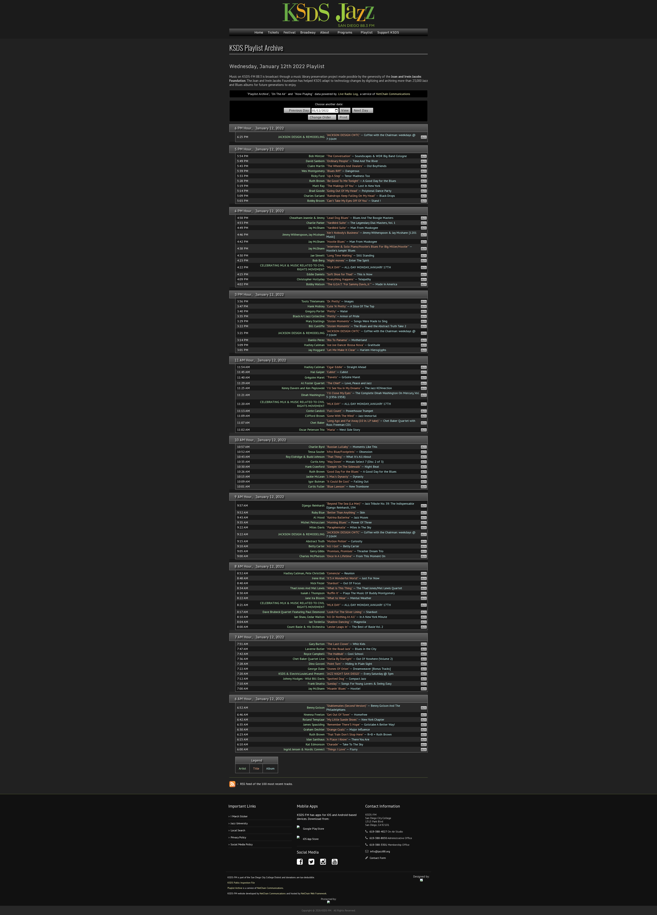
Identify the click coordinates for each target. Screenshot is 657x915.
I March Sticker (239, 816)
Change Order (320, 117)
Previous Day (299, 110)
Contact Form (378, 858)
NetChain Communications (393, 94)
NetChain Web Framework (313, 893)
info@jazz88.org (380, 851)
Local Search (238, 830)
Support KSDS (388, 32)
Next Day (361, 110)
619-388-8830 (378, 838)
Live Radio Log (348, 94)
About (324, 32)
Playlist (367, 32)
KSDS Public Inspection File (241, 882)
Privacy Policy (238, 837)
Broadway (307, 32)
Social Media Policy (242, 844)
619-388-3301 (378, 844)
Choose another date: (329, 104)
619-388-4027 (378, 831)
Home (258, 32)
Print (343, 117)
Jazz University (239, 823)
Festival (290, 32)
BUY (423, 137)
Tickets (273, 32)
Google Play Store (313, 828)
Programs (345, 32)
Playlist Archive (235, 888)
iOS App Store (311, 839)
